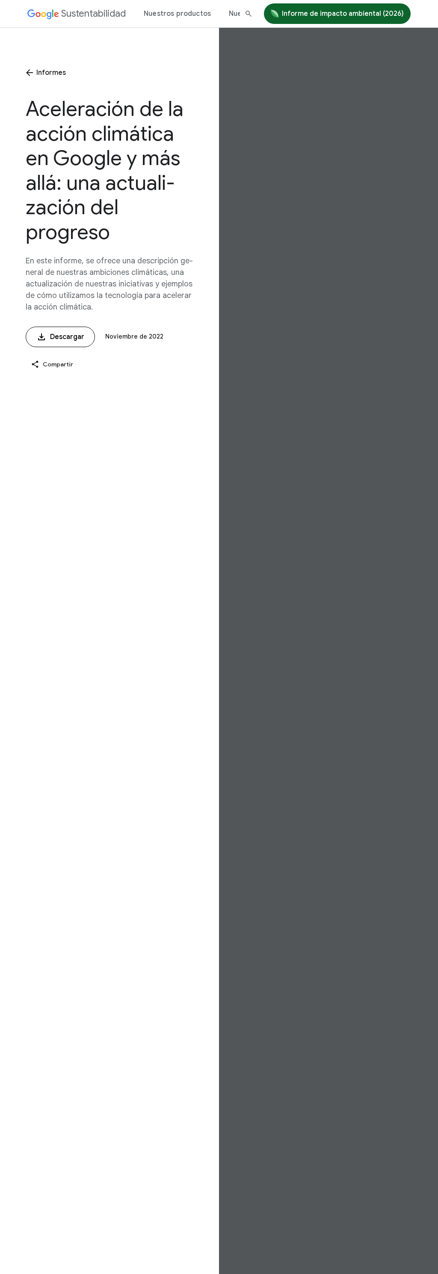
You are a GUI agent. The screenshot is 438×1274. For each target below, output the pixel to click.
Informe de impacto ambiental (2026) (343, 13)
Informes (51, 72)
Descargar (67, 337)
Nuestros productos (177, 13)
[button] (52, 364)
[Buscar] (248, 13)
